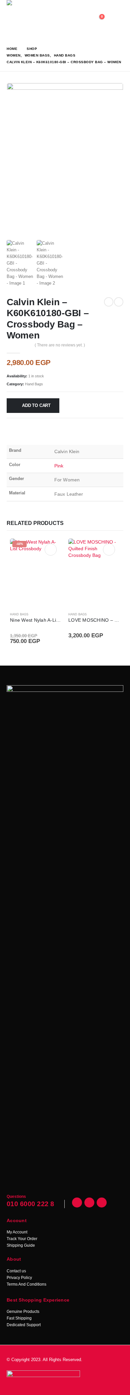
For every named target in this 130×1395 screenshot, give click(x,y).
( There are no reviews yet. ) (60, 345)
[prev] (108, 302)
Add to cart (36, 405)
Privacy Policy (19, 1277)
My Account (17, 1232)
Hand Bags (34, 384)
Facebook (77, 1202)
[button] (116, 20)
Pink (58, 465)
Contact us (16, 1271)
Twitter (89, 1202)
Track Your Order (22, 1238)
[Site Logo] (40, 20)
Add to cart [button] (51, 550)
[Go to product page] (94, 573)
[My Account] (83, 20)
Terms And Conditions (26, 1284)
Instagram (102, 1202)
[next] (118, 302)
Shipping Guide (21, 1245)
